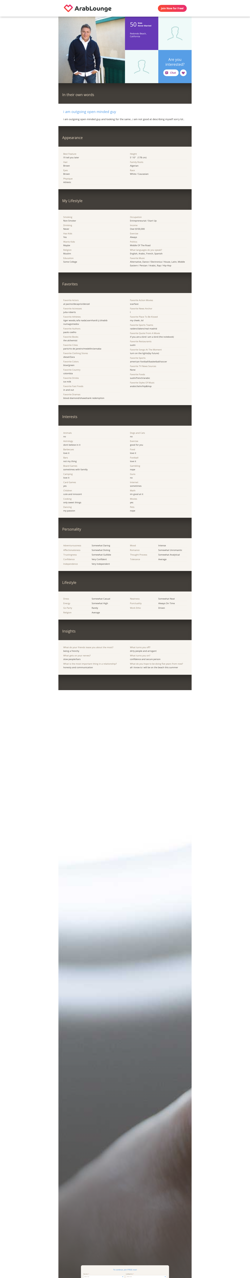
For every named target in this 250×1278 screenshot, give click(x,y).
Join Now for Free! (172, 8)
